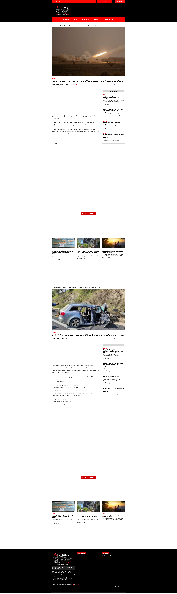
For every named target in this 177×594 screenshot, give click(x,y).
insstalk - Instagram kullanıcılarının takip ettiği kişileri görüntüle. (85, 593)
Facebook (106, 555)
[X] (59, 2)
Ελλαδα (105, 94)
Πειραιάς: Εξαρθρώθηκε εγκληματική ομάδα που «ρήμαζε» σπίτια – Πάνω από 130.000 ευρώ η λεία (113, 97)
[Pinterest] (120, 84)
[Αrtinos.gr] (63, 10)
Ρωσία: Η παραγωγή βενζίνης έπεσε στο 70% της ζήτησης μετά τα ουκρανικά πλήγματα (113, 111)
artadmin (75, 84)
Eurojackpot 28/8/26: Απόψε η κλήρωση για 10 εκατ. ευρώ (111, 123)
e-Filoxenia (77, 584)
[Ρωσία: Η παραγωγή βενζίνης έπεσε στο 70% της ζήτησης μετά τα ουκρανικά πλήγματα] (88, 243)
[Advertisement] (75, 97)
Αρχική (53, 25)
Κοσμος (54, 78)
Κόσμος (57, 25)
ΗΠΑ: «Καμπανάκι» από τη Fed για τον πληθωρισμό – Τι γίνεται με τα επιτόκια (113, 136)
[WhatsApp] (124, 84)
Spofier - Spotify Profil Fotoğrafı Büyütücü (61, 593)
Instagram (114, 555)
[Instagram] (57, 2)
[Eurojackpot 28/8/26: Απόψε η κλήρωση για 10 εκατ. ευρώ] (113, 243)
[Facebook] (54, 2)
